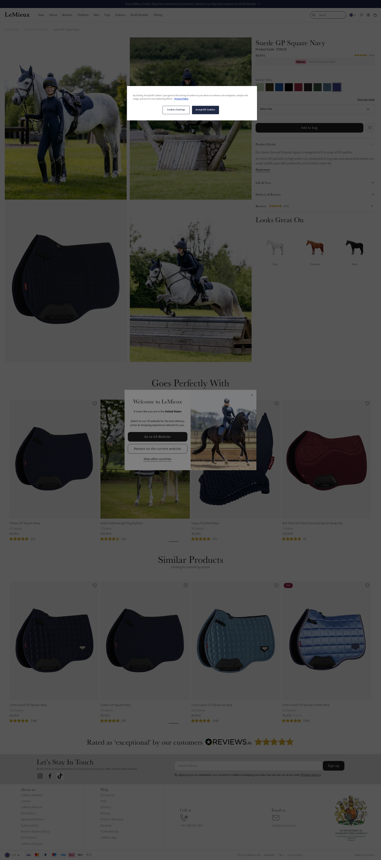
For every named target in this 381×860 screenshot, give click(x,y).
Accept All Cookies (205, 109)
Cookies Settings (176, 109)
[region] (192, 103)
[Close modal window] (251, 395)
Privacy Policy (181, 99)
